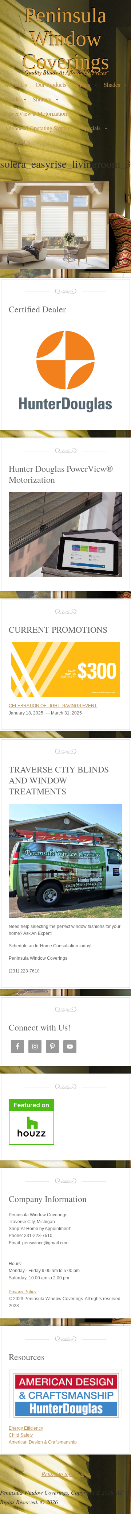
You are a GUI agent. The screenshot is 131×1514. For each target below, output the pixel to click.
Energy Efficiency (26, 1428)
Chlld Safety (21, 1435)
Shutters (39, 101)
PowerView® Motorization (35, 113)
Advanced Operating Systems (38, 128)
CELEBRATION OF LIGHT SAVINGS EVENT (53, 705)
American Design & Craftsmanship (43, 1442)
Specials (88, 129)
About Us (15, 84)
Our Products (51, 84)
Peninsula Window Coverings (65, 38)
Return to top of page (65, 1474)
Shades (109, 86)
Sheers (80, 86)
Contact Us (17, 142)
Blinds (9, 101)
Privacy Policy (22, 1291)
